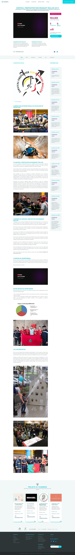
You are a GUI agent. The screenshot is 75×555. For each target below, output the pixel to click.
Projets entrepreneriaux (29, 538)
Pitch (21, 57)
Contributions (52, 57)
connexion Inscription (69, 1)
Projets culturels (28, 537)
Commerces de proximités (29, 536)
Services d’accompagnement (42, 540)
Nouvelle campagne (16, 539)
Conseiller (40, 57)
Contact (14, 541)
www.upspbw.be (18, 101)
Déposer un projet (41, 1)
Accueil (14, 536)
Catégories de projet (41, 538)
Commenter (33, 57)
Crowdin (5, 2)
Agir (45, 57)
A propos (47, 1)
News (27, 57)
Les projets (27, 1)
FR (50, 536)
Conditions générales (39, 553)
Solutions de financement (41, 539)
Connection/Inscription (16, 542)
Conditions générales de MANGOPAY (49, 553)
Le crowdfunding (40, 537)
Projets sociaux (28, 539)
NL (52, 536)
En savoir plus (34, 1)
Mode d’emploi (40, 536)
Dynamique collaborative (41, 541)
